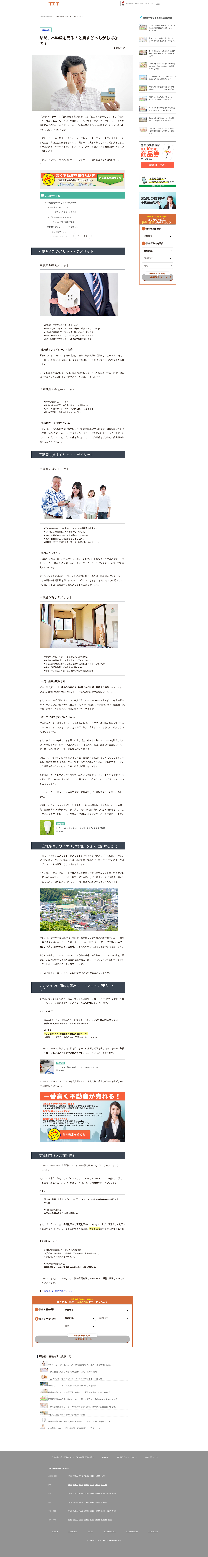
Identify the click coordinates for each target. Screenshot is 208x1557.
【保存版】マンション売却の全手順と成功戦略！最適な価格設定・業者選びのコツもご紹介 (162, 66)
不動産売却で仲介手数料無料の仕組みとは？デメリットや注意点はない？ (80, 1421)
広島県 (86, 1511)
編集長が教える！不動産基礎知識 (157, 18)
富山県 (75, 1493)
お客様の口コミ (106, 1457)
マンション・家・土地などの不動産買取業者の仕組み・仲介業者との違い (80, 1365)
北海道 (70, 1476)
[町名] (79, 1326)
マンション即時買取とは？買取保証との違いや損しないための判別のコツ (162, 109)
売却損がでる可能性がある (63, 222)
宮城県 (86, 1476)
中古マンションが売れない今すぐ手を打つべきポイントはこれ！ (76, 1378)
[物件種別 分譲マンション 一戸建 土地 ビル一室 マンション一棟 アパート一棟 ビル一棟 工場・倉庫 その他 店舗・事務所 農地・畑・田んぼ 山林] (96, 1310)
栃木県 (75, 1485)
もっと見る (82, 235)
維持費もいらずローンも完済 (64, 212)
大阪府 (86, 1502)
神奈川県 (104, 1485)
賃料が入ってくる (60, 236)
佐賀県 (75, 1520)
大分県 (92, 1520)
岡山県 (81, 1511)
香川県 (103, 1511)
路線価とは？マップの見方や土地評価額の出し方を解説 (72, 1385)
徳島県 (97, 1511)
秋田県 (92, 1476)
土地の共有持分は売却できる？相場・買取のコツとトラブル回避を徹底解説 (162, 88)
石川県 (81, 1493)
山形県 (97, 1476)
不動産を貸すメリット (59, 231)
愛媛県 (109, 1511)
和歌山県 (104, 1502)
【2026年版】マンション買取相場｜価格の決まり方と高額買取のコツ (162, 77)
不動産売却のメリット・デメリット (62, 202)
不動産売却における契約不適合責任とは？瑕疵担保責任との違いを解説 (79, 1392)
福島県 (103, 1476)
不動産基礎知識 (57, 1457)
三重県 (70, 1502)
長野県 (97, 1493)
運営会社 (55, 1531)
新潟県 (70, 1493)
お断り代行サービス (151, 1457)
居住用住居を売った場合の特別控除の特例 (66, 1414)
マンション (68, 1291)
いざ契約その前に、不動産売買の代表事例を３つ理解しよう (74, 1428)
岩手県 (81, 1476)
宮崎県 (97, 1520)
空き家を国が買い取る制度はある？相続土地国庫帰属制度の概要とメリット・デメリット (162, 28)
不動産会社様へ (153, 1531)
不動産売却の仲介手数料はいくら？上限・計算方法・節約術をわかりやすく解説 (82, 1399)
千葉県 (92, 1485)
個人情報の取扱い (110, 1531)
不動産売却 (45, 30)
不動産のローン (48, 1291)
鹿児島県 (104, 1520)
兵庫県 (92, 1502)
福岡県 (70, 1520)
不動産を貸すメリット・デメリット (62, 227)
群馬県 (81, 1485)
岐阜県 (103, 1493)
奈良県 (97, 1502)
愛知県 (114, 1493)
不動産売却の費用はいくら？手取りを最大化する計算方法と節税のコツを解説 (82, 1406)
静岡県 (109, 1493)
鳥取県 (70, 1511)
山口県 (92, 1511)
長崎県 (81, 1520)
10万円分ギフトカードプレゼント (128, 1457)
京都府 (81, 1502)
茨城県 (70, 1485)
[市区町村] (113, 1318)
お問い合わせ (72, 1531)
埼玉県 (86, 1485)
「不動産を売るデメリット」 (61, 217)
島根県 (75, 1511)
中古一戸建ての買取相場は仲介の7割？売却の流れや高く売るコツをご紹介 (162, 40)
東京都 (97, 1485)
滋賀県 (75, 1502)
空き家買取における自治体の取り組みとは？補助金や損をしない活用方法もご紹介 (162, 53)
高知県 (114, 1511)
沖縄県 (110, 1520)
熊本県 (86, 1520)
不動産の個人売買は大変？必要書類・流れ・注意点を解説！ (74, 1371)
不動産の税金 (80, 1457)
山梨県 (92, 1493)
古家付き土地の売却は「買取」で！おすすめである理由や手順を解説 (162, 98)
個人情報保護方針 (132, 1531)
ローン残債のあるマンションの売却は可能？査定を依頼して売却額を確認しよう (162, 131)
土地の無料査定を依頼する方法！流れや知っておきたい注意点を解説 (162, 119)
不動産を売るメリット (59, 207)
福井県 (86, 1493)
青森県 (75, 1476)
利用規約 (90, 1531)
